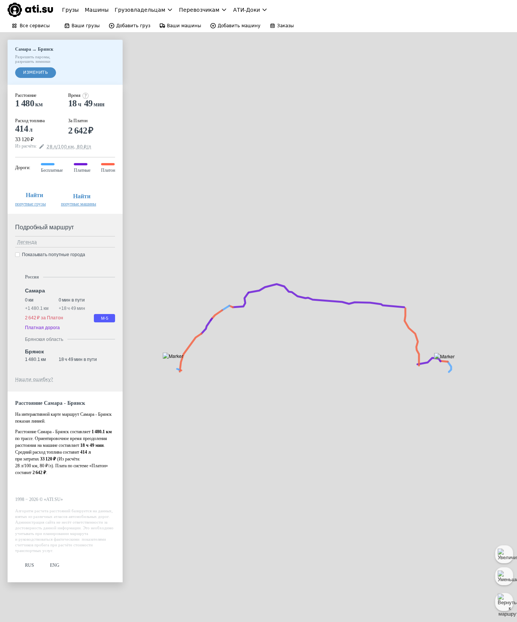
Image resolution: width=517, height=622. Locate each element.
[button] (446, 365)
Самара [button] (35, 291)
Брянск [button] (34, 351)
